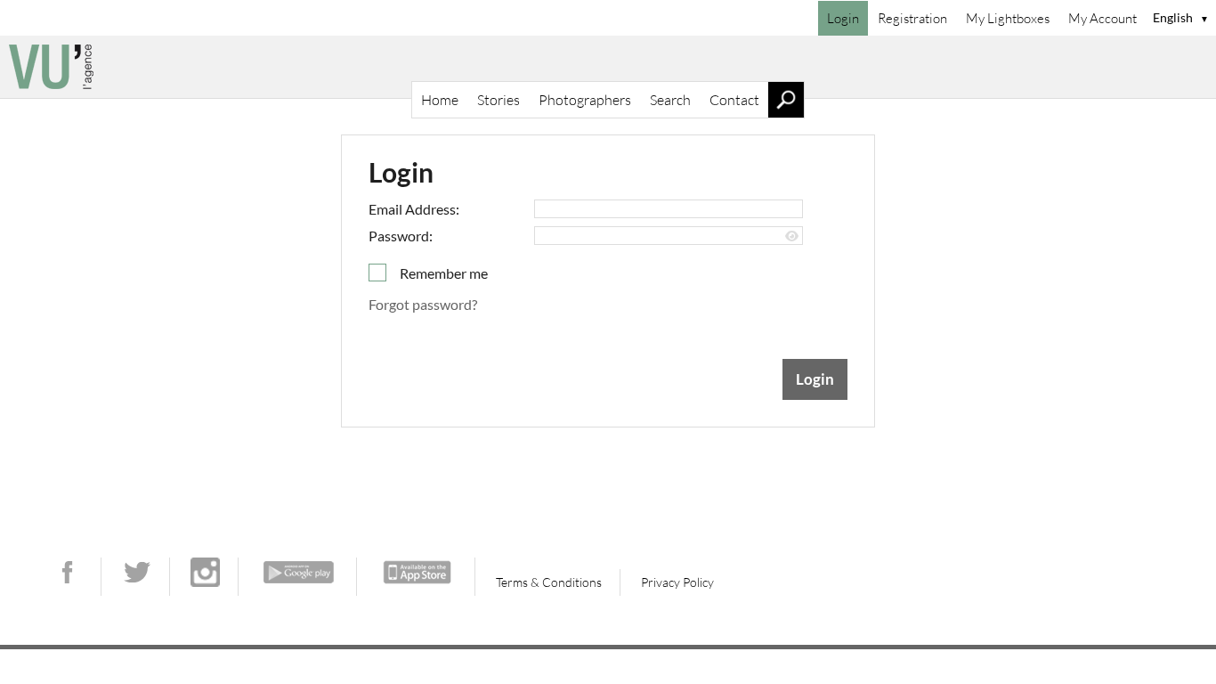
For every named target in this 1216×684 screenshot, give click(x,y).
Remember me (444, 273)
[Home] (608, 67)
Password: (401, 235)
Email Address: (414, 208)
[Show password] (791, 236)
